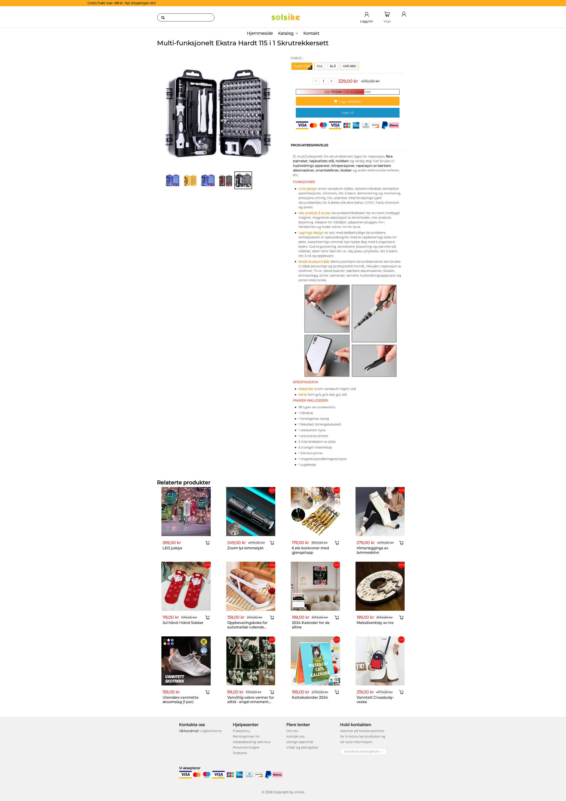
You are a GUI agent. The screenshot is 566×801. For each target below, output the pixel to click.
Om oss (292, 731)
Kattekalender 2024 (310, 697)
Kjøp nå (348, 113)
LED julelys (172, 548)
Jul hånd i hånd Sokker (183, 623)
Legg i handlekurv (350, 101)
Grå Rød (349, 66)
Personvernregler (246, 748)
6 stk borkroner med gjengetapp (310, 550)
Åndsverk (240, 753)
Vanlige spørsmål (299, 742)
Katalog (286, 33)
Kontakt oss (295, 736)
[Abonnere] (381, 751)
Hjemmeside (260, 33)
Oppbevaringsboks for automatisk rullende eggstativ (247, 627)
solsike (299, 792)
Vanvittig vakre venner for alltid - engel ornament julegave (250, 701)
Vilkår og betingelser (302, 748)
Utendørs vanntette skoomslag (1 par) (181, 699)
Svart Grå (302, 66)
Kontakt (311, 33)
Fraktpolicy (241, 731)
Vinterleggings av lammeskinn (372, 550)
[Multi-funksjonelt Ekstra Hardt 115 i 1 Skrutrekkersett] (218, 113)
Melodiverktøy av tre (375, 623)
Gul (320, 66)
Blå (333, 66)
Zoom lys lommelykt (245, 548)
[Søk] (163, 17)
